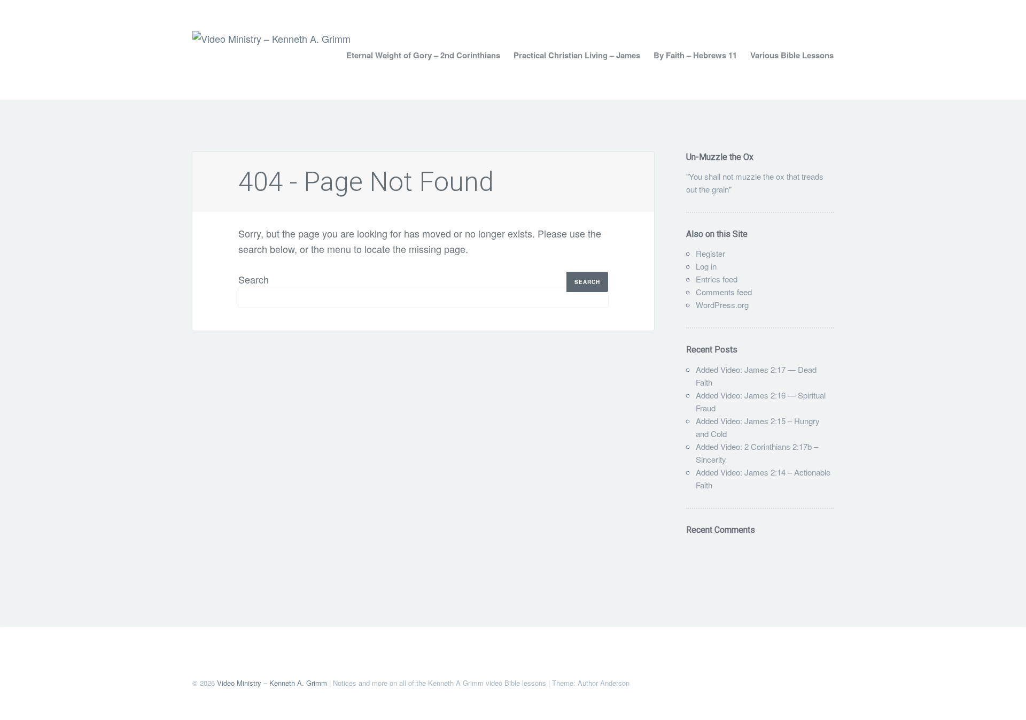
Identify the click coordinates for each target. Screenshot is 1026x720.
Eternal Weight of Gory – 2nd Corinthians (423, 55)
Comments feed (724, 291)
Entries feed (716, 279)
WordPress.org (722, 304)
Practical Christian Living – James (577, 55)
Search (253, 279)
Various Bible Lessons (792, 55)
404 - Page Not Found (366, 181)
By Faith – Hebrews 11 (695, 55)
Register (710, 253)
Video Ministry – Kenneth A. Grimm (272, 683)
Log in (706, 266)
